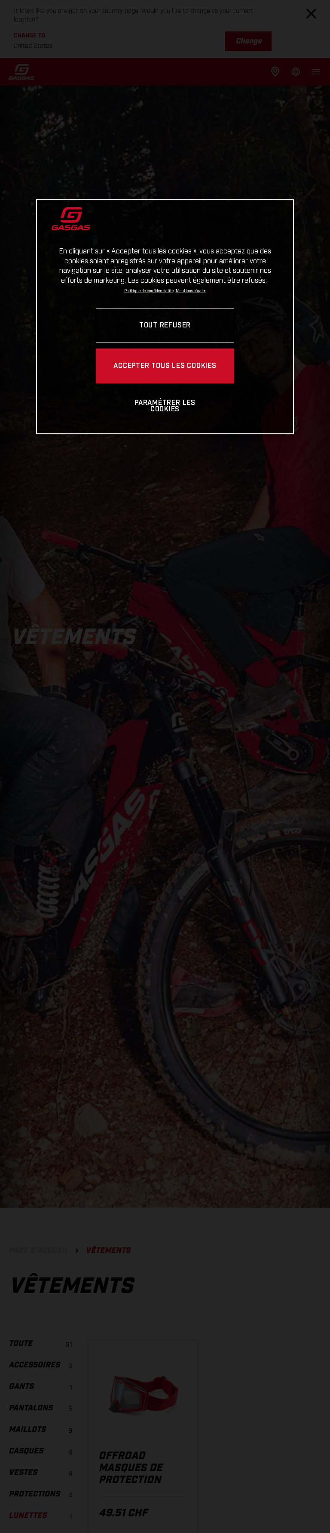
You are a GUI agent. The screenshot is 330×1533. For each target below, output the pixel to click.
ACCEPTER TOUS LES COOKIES (165, 366)
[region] (165, 317)
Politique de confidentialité (149, 291)
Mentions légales (191, 291)
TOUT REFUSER (165, 325)
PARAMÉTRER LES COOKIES (165, 406)
